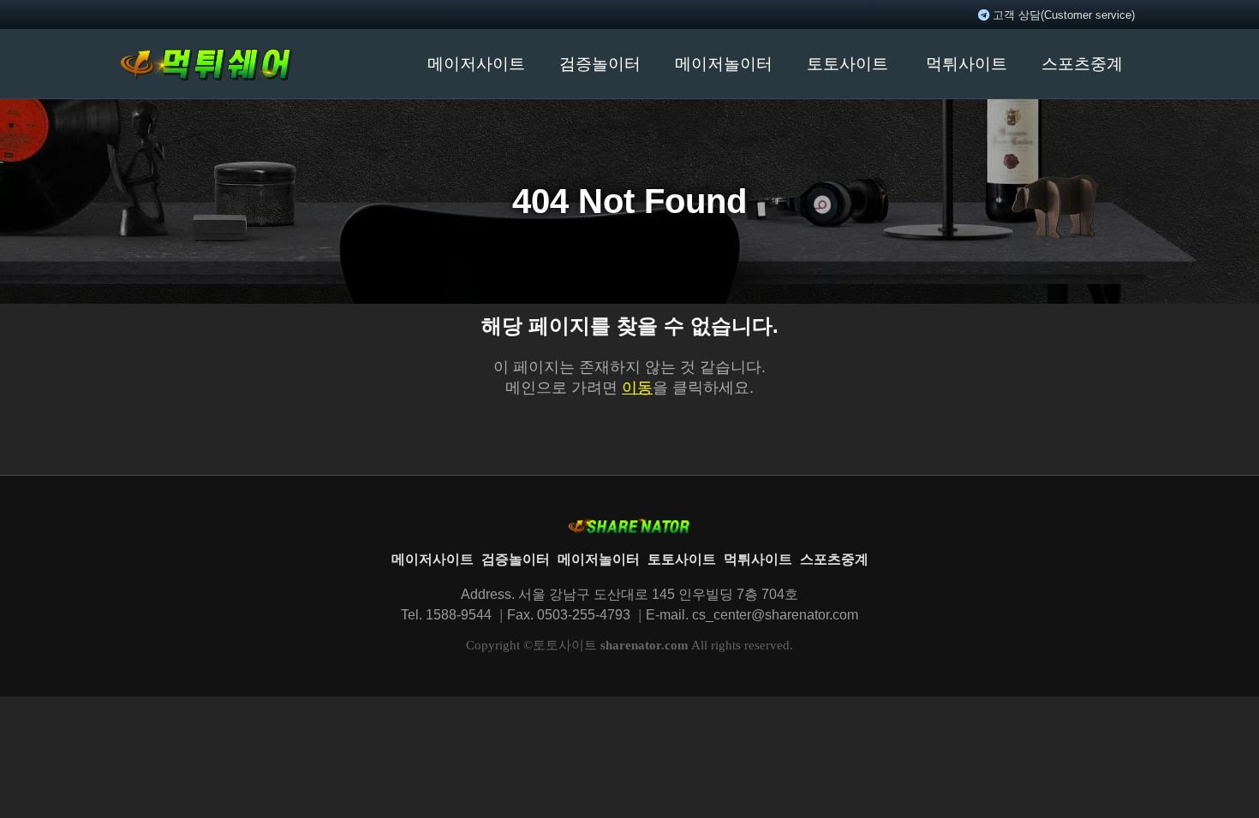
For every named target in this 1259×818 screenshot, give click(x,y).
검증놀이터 (600, 64)
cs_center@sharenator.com (775, 615)
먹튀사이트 (966, 64)
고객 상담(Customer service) (1062, 15)
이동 (637, 387)
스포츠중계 (1082, 64)
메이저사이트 (476, 64)
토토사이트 (847, 64)
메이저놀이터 (724, 64)
